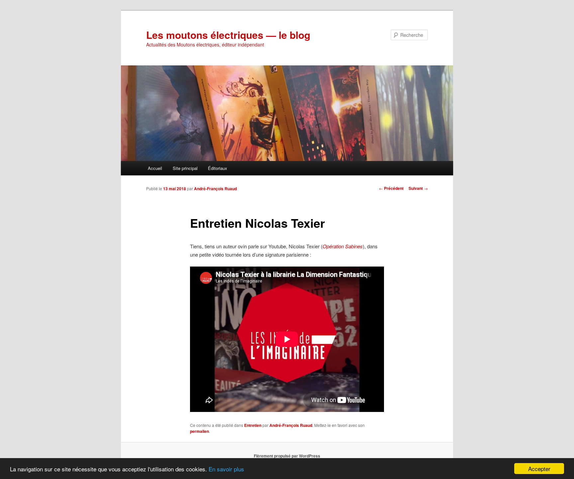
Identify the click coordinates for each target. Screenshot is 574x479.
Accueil (155, 168)
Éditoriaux (217, 168)
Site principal (185, 168)
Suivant (418, 188)
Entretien (252, 425)
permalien (199, 431)
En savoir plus (226, 469)
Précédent (391, 188)
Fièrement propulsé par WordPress (287, 456)
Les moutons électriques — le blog (228, 35)
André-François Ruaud (215, 189)
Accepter (539, 468)
